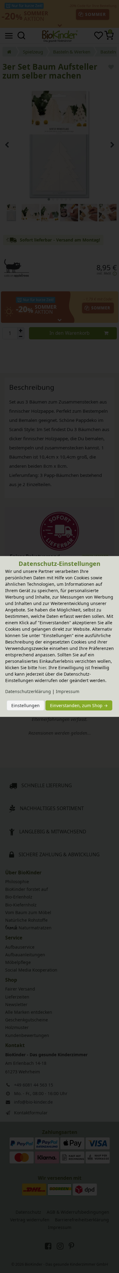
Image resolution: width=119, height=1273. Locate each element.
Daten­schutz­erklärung (28, 691)
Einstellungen (25, 705)
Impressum (67, 691)
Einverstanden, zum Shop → (79, 705)
